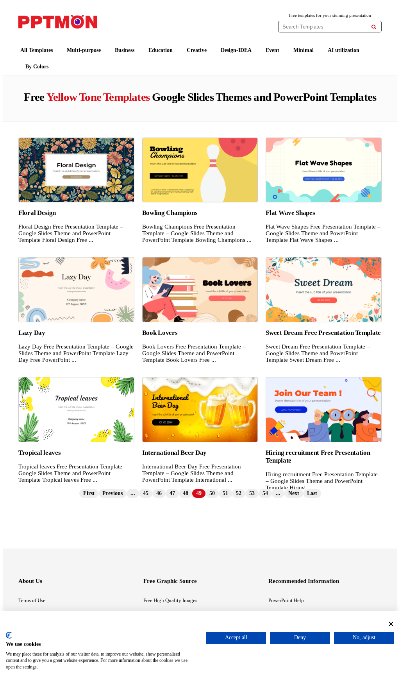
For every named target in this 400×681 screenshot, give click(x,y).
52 (238, 493)
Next (293, 493)
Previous (112, 493)
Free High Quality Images (170, 600)
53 (252, 493)
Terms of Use (31, 600)
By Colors (36, 67)
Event (272, 50)
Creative (197, 50)
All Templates (36, 50)
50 (212, 493)
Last (312, 493)
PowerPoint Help (286, 600)
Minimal (303, 50)
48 (185, 493)
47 (172, 493)
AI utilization (343, 50)
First (89, 493)
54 (265, 493)
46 (159, 493)
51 (225, 493)
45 (145, 493)
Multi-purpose (84, 50)
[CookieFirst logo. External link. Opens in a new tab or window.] (9, 635)
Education (160, 50)
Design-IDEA (236, 50)
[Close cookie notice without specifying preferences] (391, 624)
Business (124, 50)
